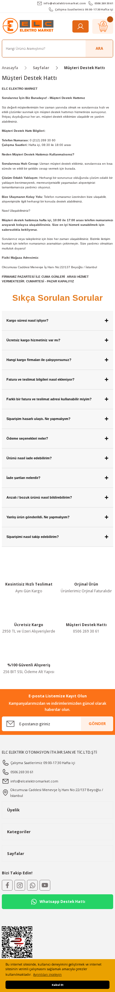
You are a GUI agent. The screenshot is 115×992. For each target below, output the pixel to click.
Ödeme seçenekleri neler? (57, 438)
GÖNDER (97, 723)
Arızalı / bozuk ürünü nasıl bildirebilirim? (57, 497)
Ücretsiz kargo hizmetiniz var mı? (57, 340)
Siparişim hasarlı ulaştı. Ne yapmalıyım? (57, 419)
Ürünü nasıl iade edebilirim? (57, 458)
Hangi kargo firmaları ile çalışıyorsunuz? (57, 360)
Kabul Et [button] (57, 985)
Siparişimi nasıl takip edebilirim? (57, 537)
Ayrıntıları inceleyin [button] (47, 974)
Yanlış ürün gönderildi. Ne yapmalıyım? (57, 517)
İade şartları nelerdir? (57, 478)
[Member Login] (80, 26)
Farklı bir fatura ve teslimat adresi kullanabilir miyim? (57, 399)
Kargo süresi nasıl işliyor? (57, 320)
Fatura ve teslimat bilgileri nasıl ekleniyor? (57, 379)
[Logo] (29, 26)
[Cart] (102, 26)
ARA (99, 48)
